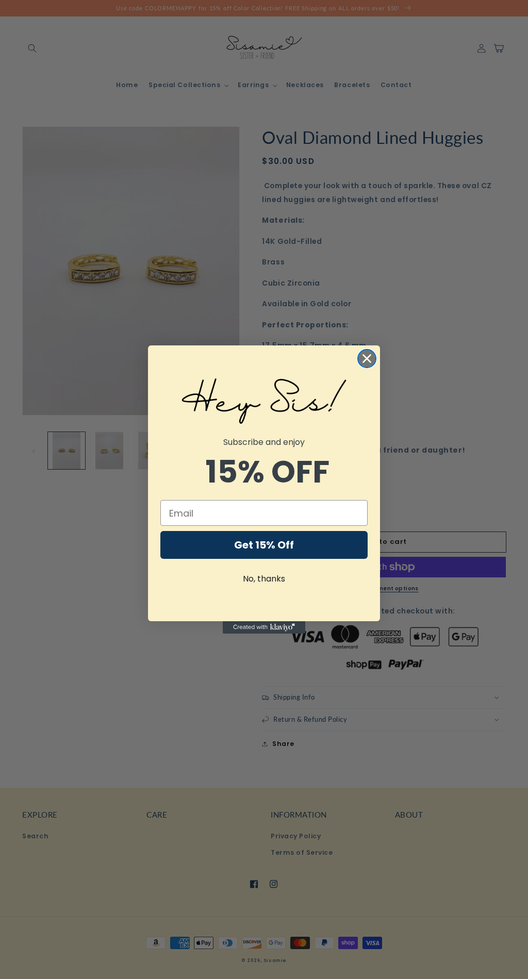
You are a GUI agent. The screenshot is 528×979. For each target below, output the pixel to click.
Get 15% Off (264, 545)
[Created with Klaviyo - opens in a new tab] (264, 627)
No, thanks (264, 579)
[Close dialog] (367, 359)
